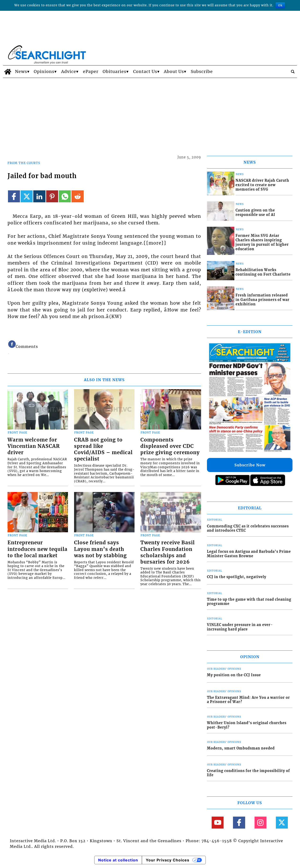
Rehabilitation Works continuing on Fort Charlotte (263, 272)
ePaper (90, 71)
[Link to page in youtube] (218, 823)
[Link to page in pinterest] (52, 196)
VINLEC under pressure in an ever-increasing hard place (240, 627)
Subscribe (202, 71)
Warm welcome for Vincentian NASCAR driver (34, 446)
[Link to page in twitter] (27, 196)
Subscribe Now (249, 465)
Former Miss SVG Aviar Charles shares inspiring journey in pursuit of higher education (262, 242)
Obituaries (114, 71)
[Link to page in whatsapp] (65, 196)
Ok (280, 5)
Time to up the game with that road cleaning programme (249, 601)
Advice (68, 71)
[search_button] (293, 71)
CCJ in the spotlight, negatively (236, 577)
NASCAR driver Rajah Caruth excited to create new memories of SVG (262, 184)
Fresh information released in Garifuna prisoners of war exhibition (262, 299)
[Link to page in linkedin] (39, 196)
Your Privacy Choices (167, 860)
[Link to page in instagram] (260, 823)
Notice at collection (118, 860)
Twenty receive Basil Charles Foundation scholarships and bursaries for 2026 (167, 552)
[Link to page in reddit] (77, 196)
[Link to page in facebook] (14, 196)
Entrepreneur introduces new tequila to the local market (38, 549)
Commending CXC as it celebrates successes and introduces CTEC (248, 528)
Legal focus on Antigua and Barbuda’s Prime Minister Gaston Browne (249, 553)
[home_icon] (8, 71)
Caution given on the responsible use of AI (255, 212)
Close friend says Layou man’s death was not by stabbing (100, 549)
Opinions (44, 71)
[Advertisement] (150, 113)
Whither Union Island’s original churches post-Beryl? (246, 725)
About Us (174, 71)
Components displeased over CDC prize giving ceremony (170, 446)
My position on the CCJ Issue (234, 675)
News (21, 71)
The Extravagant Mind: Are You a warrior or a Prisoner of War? (248, 699)
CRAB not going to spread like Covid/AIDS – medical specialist (103, 449)
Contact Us (145, 71)
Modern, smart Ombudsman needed (241, 748)
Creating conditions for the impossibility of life (248, 773)
